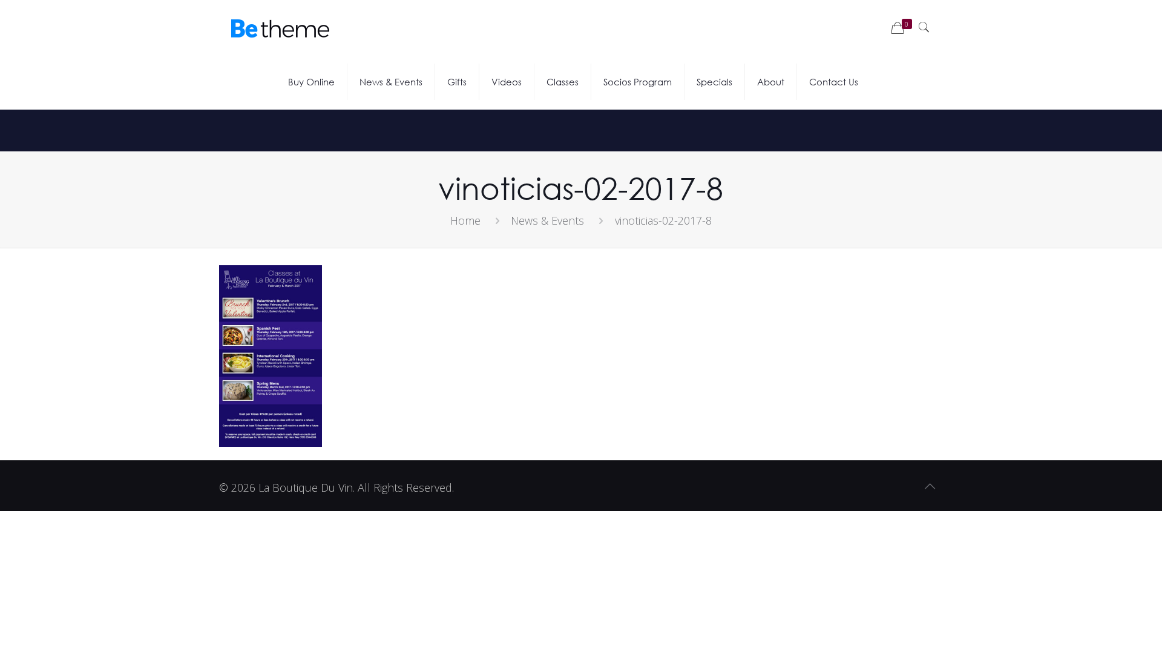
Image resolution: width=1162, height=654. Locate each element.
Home (465, 220)
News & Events (547, 220)
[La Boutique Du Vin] (280, 27)
